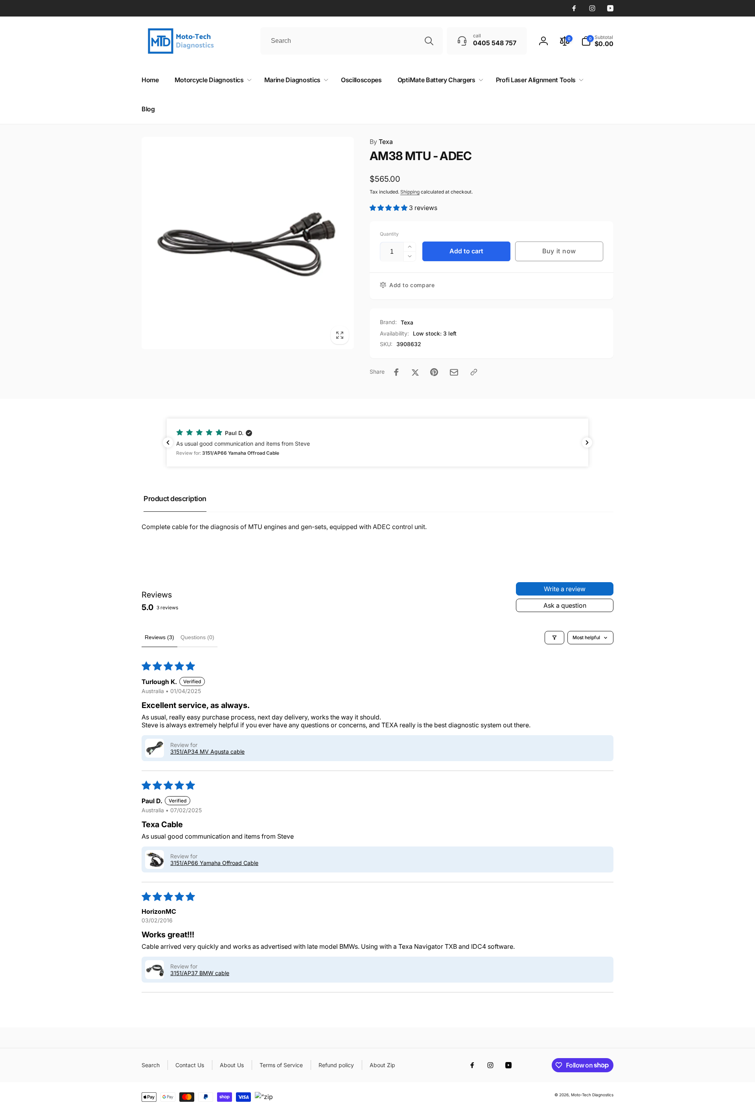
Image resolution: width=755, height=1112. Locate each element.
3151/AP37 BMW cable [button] (199, 973)
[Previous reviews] (168, 442)
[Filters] (554, 637)
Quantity (389, 233)
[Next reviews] (587, 442)
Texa (381, 142)
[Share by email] (454, 372)
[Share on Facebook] (396, 372)
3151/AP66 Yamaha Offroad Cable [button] (214, 862)
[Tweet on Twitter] (415, 372)
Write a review (565, 589)
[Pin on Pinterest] (434, 372)
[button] (597, 41)
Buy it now (559, 251)
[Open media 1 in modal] (248, 243)
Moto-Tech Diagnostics (592, 1094)
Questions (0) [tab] (197, 637)
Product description (175, 498)
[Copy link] (474, 372)
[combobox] (351, 41)
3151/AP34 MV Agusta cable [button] (207, 751)
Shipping (410, 192)
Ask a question (564, 605)
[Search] (429, 41)
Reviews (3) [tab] (159, 637)
